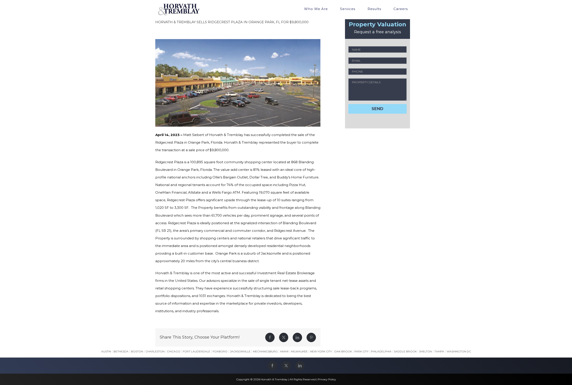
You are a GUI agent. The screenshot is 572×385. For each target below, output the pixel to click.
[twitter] (286, 365)
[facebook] (272, 365)
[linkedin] (300, 365)
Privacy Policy (327, 379)
